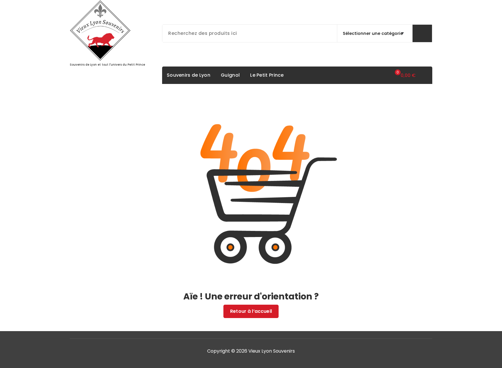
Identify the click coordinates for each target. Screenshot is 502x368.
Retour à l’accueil (251, 311)
